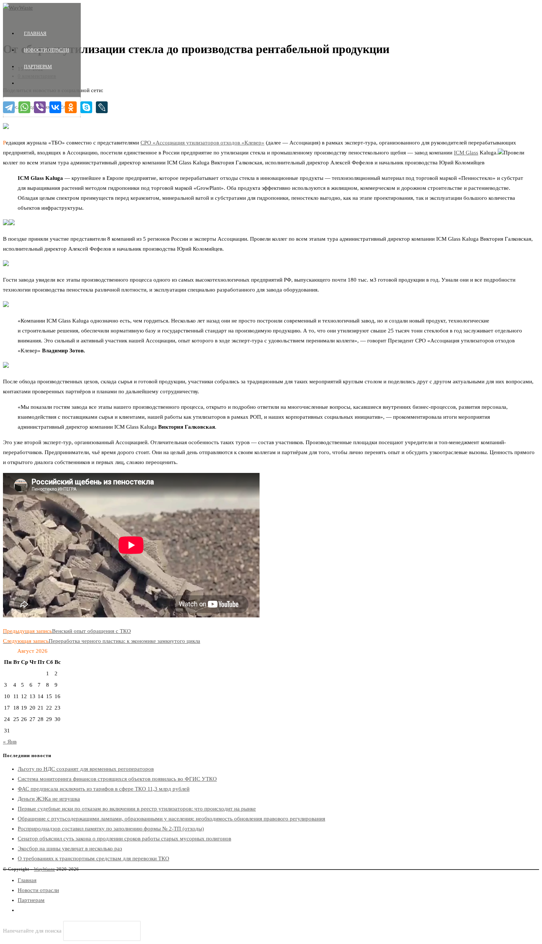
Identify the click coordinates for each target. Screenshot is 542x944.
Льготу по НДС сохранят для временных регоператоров (86, 769)
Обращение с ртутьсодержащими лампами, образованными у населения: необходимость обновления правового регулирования (171, 819)
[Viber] (40, 107)
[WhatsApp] (24, 107)
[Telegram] (9, 107)
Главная (27, 880)
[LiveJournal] (102, 107)
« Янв (10, 742)
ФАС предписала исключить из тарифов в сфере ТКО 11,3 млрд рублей (104, 789)
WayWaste (44, 869)
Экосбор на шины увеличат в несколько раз (70, 848)
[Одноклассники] (71, 107)
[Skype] (86, 107)
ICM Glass (466, 153)
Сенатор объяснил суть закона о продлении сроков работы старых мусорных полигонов (124, 839)
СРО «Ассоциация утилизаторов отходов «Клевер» (202, 143)
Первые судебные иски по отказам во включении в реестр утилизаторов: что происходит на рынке (137, 809)
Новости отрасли (38, 890)
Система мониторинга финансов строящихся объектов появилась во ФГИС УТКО (117, 779)
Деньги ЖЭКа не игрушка (49, 799)
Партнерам (31, 900)
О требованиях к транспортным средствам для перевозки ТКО (93, 858)
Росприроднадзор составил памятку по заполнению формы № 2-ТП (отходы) (111, 829)
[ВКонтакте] (55, 107)
